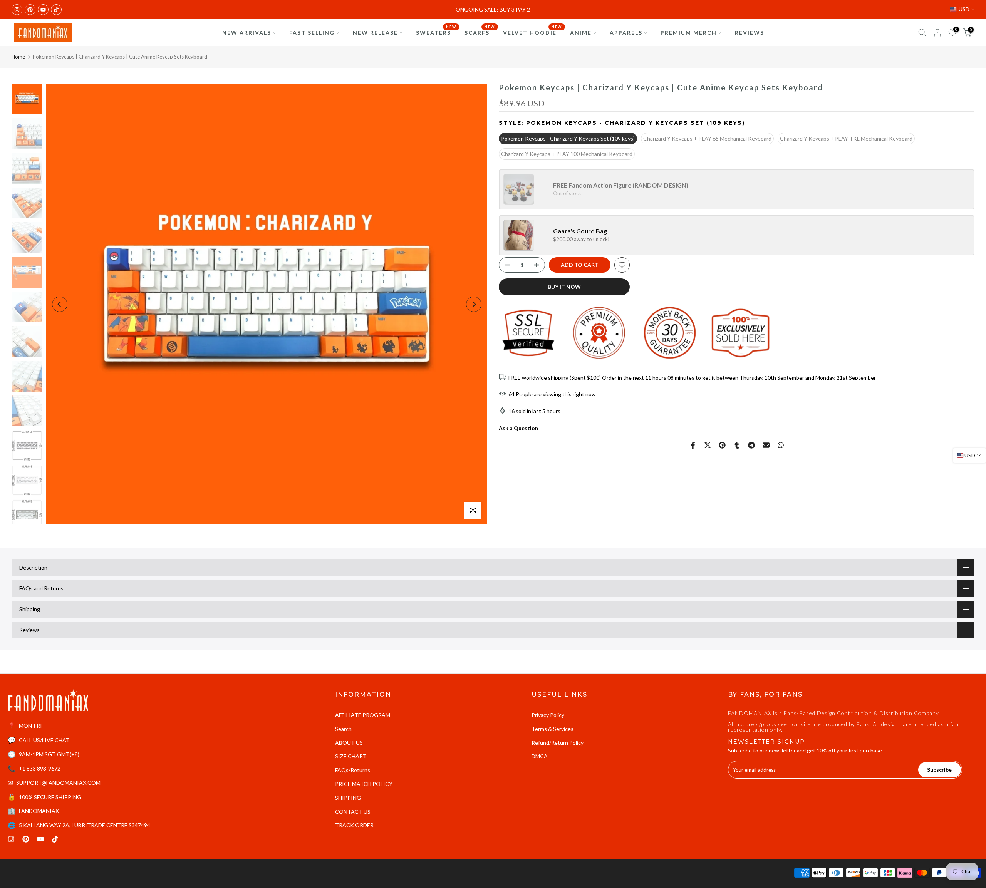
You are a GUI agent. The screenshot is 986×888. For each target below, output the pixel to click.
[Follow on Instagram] (17, 9)
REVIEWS (749, 32)
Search (343, 728)
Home (18, 57)
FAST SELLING (312, 32)
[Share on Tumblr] (736, 445)
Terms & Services (552, 728)
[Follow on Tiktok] (56, 9)
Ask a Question (518, 428)
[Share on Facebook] (692, 445)
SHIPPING (348, 797)
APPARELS (626, 32)
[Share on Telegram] (751, 445)
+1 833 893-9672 (39, 768)
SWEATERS (436, 32)
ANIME (581, 32)
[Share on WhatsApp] (780, 445)
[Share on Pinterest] (722, 445)
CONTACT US (353, 811)
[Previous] (59, 304)
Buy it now (564, 286)
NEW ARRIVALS (246, 32)
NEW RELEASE (375, 32)
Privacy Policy (548, 715)
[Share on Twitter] (707, 445)
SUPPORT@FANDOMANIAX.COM (58, 782)
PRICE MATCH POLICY (363, 784)
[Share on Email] (766, 445)
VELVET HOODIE (532, 32)
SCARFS (479, 32)
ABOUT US (349, 742)
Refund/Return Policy (558, 742)
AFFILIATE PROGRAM (362, 715)
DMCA (540, 756)
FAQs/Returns (352, 770)
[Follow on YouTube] (43, 9)
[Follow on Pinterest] (30, 9)
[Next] (473, 304)
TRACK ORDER (354, 825)
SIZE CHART (351, 756)
